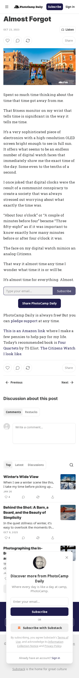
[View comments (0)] (17, 40)
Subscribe (54, 7)
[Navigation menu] (7, 7)
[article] (39, 487)
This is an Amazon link (24, 330)
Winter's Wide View (21, 477)
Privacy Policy (52, 646)
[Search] (71, 465)
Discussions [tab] (36, 465)
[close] (66, 557)
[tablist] (21, 412)
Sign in (70, 7)
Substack (18, 669)
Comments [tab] (13, 412)
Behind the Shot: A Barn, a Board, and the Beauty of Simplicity (25, 512)
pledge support (24, 320)
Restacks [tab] (31, 412)
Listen (70, 30)
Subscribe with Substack (42, 628)
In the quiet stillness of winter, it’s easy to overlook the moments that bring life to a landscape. (28, 525)
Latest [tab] (19, 465)
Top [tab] (8, 465)
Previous (16, 382)
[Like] (7, 40)
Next (65, 382)
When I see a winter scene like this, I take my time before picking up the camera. (28, 484)
